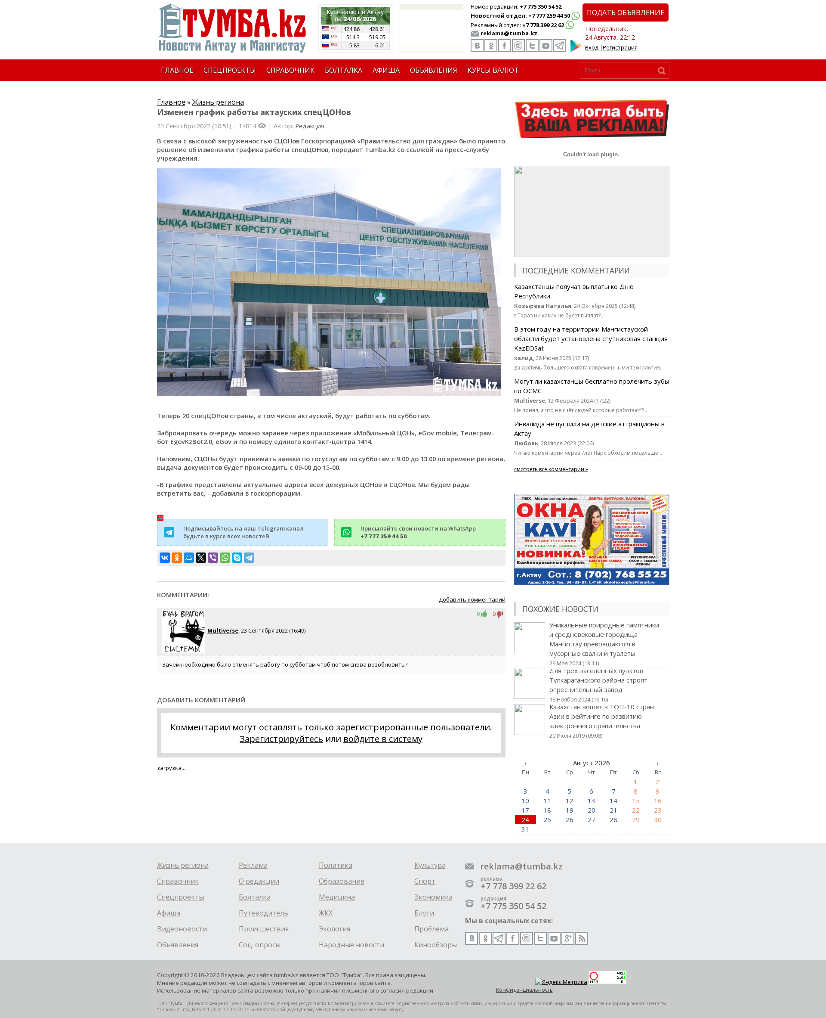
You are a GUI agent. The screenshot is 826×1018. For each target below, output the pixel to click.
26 (569, 819)
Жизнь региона (218, 102)
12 (569, 800)
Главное (171, 102)
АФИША (386, 70)
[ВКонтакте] (165, 557)
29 (636, 819)
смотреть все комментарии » (551, 469)
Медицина (337, 897)
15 (636, 800)
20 (591, 810)
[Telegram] (249, 557)
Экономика (433, 897)
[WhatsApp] (225, 557)
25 (547, 819)
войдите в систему (382, 739)
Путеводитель (263, 913)
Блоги (424, 913)
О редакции (259, 881)
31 (525, 829)
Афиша (168, 913)
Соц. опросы (259, 945)
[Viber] (213, 557)
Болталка (255, 897)
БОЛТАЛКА (343, 70)
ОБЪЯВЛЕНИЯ (433, 70)
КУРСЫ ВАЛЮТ (493, 70)
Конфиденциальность (524, 989)
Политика (335, 865)
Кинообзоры (435, 945)
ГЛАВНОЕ (177, 70)
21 (613, 810)
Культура (430, 865)
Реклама (253, 865)
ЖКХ (326, 913)
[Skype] (237, 557)
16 (658, 800)
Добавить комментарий (472, 599)
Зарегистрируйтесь (281, 739)
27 (591, 819)
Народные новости (351, 945)
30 (658, 819)
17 (525, 810)
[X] (201, 557)
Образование (341, 881)
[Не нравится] (500, 614)
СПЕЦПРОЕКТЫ (229, 70)
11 (547, 800)
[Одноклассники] (177, 557)
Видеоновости (182, 929)
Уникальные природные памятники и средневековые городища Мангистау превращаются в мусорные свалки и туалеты (604, 644)
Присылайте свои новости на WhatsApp (418, 532)
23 (658, 810)
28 (613, 819)
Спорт (424, 881)
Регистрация (620, 47)
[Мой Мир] (189, 557)
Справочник (178, 881)
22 (636, 810)
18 (547, 810)
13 (591, 800)
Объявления (177, 945)
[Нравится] (486, 614)
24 (525, 819)
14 (613, 800)
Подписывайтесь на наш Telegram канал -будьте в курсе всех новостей (245, 532)
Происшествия (264, 929)
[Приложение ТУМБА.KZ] (576, 50)
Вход (591, 47)
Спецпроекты (180, 897)
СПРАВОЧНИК (290, 70)
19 (569, 810)
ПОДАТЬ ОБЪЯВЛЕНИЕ (625, 12)
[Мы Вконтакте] (477, 45)
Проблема (431, 929)
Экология (334, 929)
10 (525, 800)
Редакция (309, 125)
